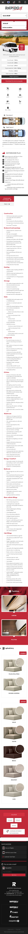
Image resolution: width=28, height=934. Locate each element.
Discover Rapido (9, 848)
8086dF (18, 820)
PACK (6, 204)
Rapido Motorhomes (14, 8)
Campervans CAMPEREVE (14, 921)
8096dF (14, 825)
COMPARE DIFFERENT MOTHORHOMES (15, 832)
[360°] (10, 47)
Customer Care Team (9, 856)
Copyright (18, 929)
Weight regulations (14, 76)
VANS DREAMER (14, 916)
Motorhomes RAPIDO (14, 884)
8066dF (10, 820)
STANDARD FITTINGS (7, 199)
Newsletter (8, 868)
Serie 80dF (14, 814)
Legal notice (10, 929)
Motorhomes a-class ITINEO (14, 912)
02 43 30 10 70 (10, 893)
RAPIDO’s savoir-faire (10, 852)
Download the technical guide (14, 81)
